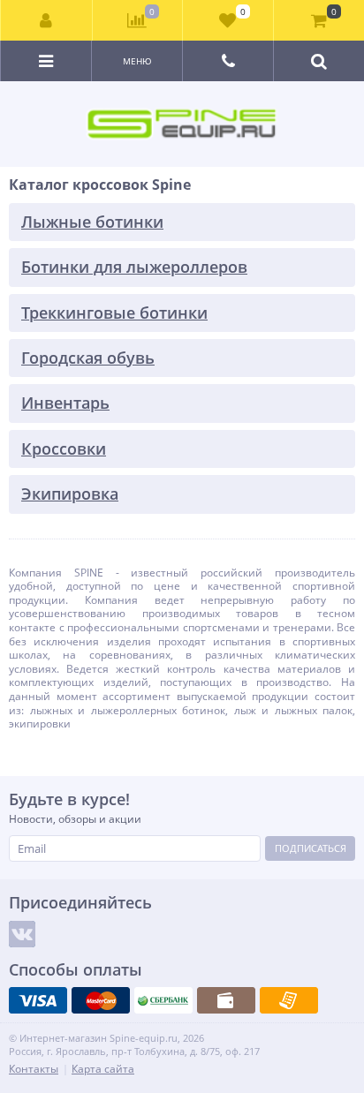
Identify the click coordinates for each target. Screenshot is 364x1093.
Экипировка (69, 493)
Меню (137, 61)
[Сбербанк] (163, 1000)
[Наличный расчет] (226, 1000)
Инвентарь (65, 402)
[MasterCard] (101, 1000)
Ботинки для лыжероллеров (134, 266)
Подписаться (310, 848)
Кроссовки (63, 448)
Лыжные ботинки (92, 221)
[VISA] (38, 1000)
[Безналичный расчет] (289, 1000)
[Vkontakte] (22, 934)
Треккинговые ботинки (114, 312)
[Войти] (47, 20)
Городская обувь (88, 357)
